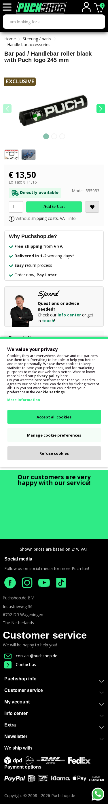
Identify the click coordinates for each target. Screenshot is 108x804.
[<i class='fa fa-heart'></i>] (92, 207)
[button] (100, 108)
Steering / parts (37, 38)
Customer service (45, 635)
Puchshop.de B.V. (19, 598)
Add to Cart (54, 206)
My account (17, 701)
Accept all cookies (54, 417)
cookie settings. (51, 392)
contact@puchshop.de (36, 655)
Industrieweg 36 (18, 606)
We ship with (18, 748)
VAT (63, 218)
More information (23, 399)
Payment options (22, 767)
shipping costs (44, 218)
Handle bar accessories (28, 44)
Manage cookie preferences (54, 435)
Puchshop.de (63, 795)
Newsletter (15, 736)
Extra (10, 724)
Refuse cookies (54, 453)
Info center (16, 713)
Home (10, 38)
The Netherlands (18, 622)
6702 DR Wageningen (23, 614)
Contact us (26, 664)
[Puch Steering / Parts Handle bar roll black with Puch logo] (54, 112)
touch (48, 320)
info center (69, 315)
